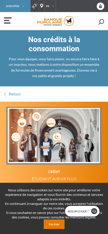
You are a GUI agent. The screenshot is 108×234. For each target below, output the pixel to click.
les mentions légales (80, 217)
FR (47, 6)
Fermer (54, 224)
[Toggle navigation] (7, 21)
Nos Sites (12, 6)
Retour (15, 93)
